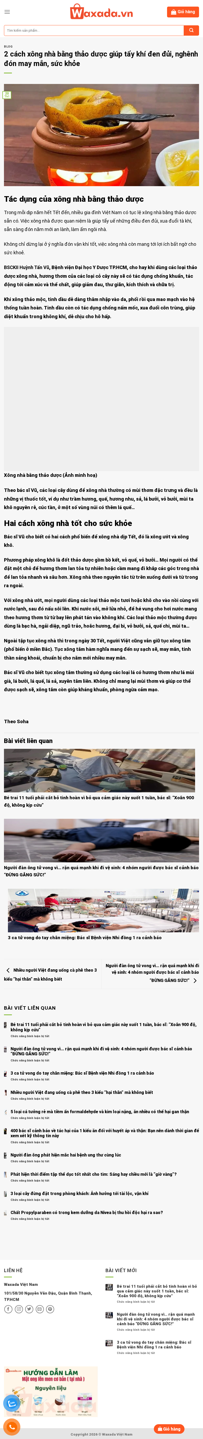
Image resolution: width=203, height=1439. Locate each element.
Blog (8, 46)
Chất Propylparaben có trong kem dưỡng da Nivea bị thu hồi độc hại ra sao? (87, 1212)
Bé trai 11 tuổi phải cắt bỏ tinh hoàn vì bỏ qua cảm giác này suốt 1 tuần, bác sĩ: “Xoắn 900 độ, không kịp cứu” (104, 1027)
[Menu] (7, 11)
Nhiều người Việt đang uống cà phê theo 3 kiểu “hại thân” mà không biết (82, 1092)
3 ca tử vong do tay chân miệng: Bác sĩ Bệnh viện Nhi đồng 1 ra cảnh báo (85, 937)
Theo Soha (16, 721)
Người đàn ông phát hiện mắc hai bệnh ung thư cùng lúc (66, 1155)
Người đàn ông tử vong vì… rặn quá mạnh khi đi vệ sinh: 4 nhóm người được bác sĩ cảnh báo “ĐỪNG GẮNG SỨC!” (152, 973)
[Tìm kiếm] (191, 30)
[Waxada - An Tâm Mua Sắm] (101, 12)
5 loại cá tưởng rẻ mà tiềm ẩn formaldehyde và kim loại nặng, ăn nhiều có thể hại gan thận (100, 1111)
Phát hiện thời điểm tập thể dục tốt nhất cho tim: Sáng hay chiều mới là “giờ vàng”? (94, 1174)
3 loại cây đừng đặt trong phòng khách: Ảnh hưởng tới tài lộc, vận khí (80, 1193)
